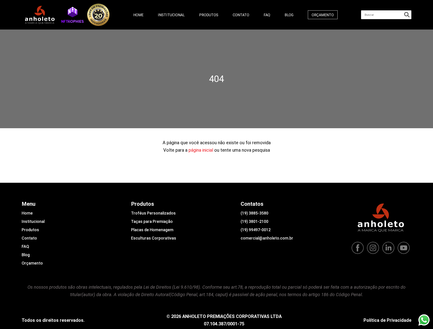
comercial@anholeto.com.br (267, 238)
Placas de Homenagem (152, 229)
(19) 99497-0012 (256, 229)
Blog (289, 15)
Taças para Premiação (152, 221)
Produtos (208, 15)
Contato (241, 15)
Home (138, 15)
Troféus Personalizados (153, 213)
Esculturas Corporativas (153, 238)
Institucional (171, 15)
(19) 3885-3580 (254, 213)
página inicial (201, 150)
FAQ (267, 15)
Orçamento (323, 15)
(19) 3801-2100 (254, 221)
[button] (72, 15)
